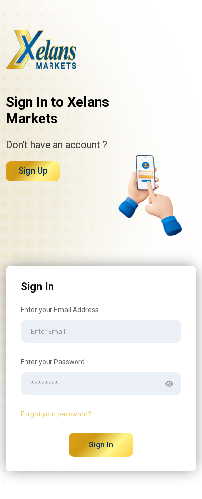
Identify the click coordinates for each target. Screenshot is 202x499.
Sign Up (33, 171)
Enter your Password (53, 362)
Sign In (101, 444)
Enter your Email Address (60, 310)
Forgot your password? (56, 414)
